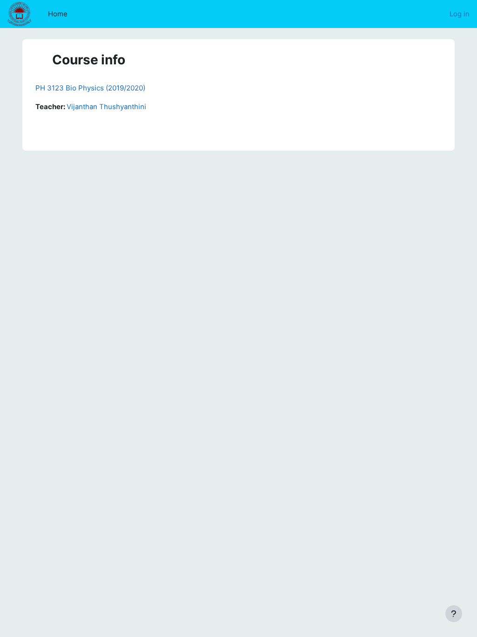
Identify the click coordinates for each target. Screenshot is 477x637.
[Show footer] (453, 613)
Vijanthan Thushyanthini (106, 107)
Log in (460, 14)
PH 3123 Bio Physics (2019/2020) (90, 87)
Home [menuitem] (58, 14)
